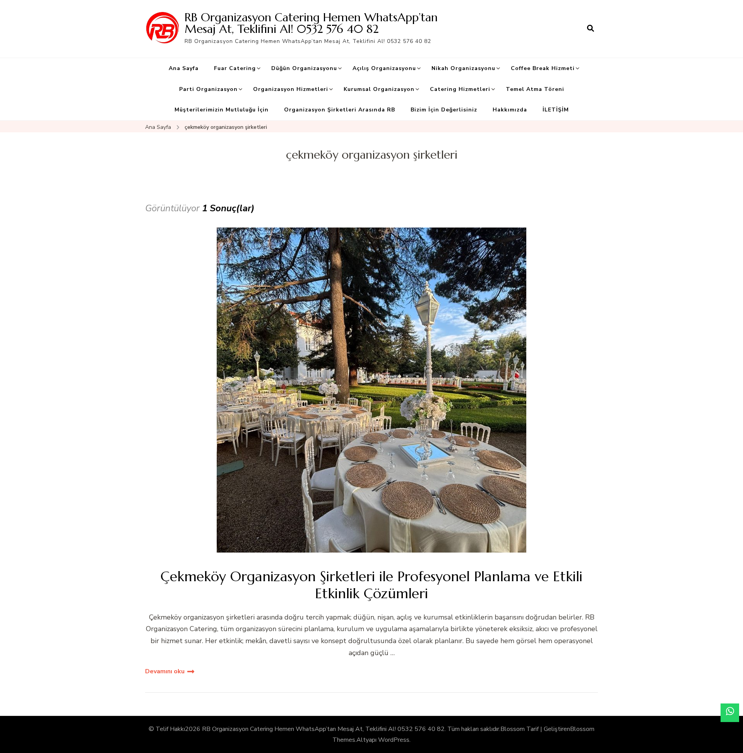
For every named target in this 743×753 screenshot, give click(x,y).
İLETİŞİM (556, 109)
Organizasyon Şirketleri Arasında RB (339, 109)
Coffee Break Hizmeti (543, 68)
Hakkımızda (510, 109)
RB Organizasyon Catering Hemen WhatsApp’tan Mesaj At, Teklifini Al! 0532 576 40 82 (311, 23)
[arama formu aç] (590, 29)
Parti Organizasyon (208, 89)
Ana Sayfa (184, 68)
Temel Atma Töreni (535, 89)
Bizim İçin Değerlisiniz (444, 109)
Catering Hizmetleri (460, 89)
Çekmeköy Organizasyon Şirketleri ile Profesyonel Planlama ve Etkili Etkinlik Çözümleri (371, 584)
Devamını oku (165, 671)
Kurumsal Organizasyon (379, 89)
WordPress (393, 740)
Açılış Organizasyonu (384, 68)
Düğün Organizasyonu (304, 68)
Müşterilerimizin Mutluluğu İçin (222, 109)
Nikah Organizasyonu (463, 68)
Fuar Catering (235, 68)
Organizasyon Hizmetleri (290, 89)
